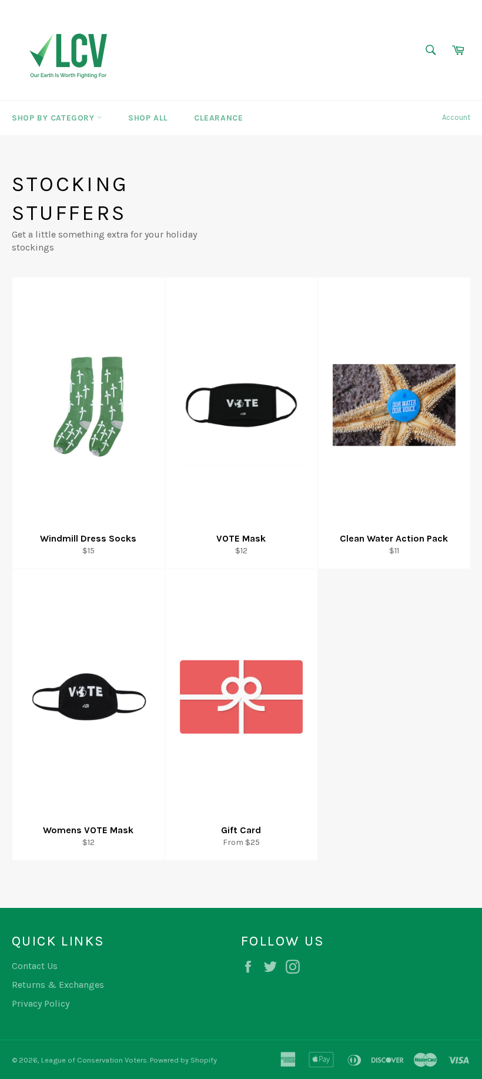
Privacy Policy (40, 1003)
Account (456, 117)
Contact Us (35, 965)
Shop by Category (54, 118)
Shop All (148, 118)
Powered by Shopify (183, 1059)
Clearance (218, 118)
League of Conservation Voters (94, 1059)
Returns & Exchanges (58, 984)
